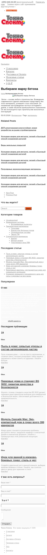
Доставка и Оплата (16, 74)
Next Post (10, 193)
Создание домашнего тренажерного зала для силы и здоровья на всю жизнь (25, 275)
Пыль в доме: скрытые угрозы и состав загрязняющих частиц (22, 255)
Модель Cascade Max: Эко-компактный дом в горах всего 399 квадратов (24, 263)
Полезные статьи (15, 77)
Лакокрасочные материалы (17, 226)
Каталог (10, 71)
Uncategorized (12, 220)
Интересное (16, 115)
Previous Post (11, 195)
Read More (4, 362)
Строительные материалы (17, 236)
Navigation (5, 64)
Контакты (11, 80)
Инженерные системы (15, 222)
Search (28, 208)
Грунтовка (15, 228)
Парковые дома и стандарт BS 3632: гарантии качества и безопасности (25, 259)
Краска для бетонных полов (22, 230)
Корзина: (11, 10)
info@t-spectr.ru (14, 321)
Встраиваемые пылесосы (21, 224)
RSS (7, 547)
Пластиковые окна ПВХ (20, 243)
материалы (32, 115)
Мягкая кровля (17, 240)
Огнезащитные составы (20, 232)
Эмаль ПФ (15, 234)
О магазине (12, 68)
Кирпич (14, 238)
